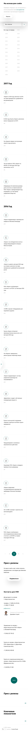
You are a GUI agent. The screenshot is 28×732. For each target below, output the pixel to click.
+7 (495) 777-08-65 (9, 605)
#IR (4, 123)
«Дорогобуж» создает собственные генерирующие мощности (14, 400)
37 (5, 554)
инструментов (20, 9)
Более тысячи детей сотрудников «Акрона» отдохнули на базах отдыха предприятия (14, 423)
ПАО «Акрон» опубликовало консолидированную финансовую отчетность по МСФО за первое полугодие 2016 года (14, 534)
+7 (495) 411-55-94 (14, 603)
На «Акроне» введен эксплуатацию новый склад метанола (14, 144)
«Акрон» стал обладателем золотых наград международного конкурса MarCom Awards (14, 244)
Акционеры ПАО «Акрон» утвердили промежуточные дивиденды (14, 467)
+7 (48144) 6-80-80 (9, 650)
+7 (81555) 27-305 (9, 667)
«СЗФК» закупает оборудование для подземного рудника (14, 311)
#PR (5, 103)
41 (23, 554)
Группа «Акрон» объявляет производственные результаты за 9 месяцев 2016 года (14, 333)
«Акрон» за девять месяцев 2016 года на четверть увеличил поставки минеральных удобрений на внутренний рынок (14, 266)
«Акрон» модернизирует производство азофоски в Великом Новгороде (14, 222)
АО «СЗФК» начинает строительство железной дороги (14, 512)
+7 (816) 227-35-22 (9, 633)
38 (9, 554)
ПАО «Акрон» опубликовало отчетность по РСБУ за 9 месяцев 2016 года (14, 289)
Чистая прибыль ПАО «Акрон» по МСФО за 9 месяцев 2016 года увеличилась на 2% (14, 166)
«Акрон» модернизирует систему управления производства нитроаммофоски (14, 378)
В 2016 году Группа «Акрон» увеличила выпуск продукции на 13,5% (14, 121)
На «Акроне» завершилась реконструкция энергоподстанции (14, 356)
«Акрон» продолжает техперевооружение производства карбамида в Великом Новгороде (14, 490)
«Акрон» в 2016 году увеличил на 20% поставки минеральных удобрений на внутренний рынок (14, 99)
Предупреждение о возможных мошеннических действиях (14, 445)
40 (18, 554)
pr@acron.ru (7, 608)
